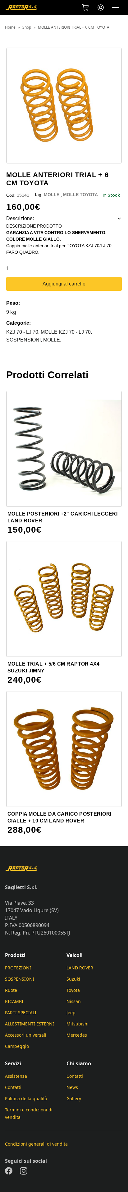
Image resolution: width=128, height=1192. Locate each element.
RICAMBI (14, 1001)
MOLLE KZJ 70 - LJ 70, (66, 332)
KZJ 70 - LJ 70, (23, 332)
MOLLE (51, 194)
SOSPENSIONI (19, 979)
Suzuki (73, 979)
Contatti (13, 1087)
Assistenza (16, 1076)
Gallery (73, 1098)
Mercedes (76, 1035)
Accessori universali (25, 1035)
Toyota (73, 990)
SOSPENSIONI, (24, 339)
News (72, 1087)
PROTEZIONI (18, 968)
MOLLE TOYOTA (80, 194)
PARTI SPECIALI (20, 1012)
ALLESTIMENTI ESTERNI (29, 1024)
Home (10, 27)
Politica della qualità (26, 1098)
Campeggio (17, 1046)
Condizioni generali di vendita (36, 1144)
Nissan (73, 1001)
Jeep (70, 1012)
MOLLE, (52, 339)
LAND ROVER (79, 968)
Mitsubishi (77, 1024)
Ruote (11, 990)
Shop (26, 27)
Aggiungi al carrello (64, 283)
